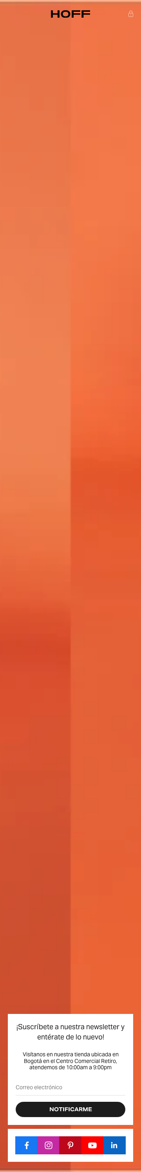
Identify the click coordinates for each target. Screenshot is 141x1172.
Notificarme (70, 1109)
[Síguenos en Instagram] (48, 1145)
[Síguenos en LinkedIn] (114, 1145)
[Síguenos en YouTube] (92, 1145)
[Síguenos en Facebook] (26, 1145)
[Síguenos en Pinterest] (70, 1145)
